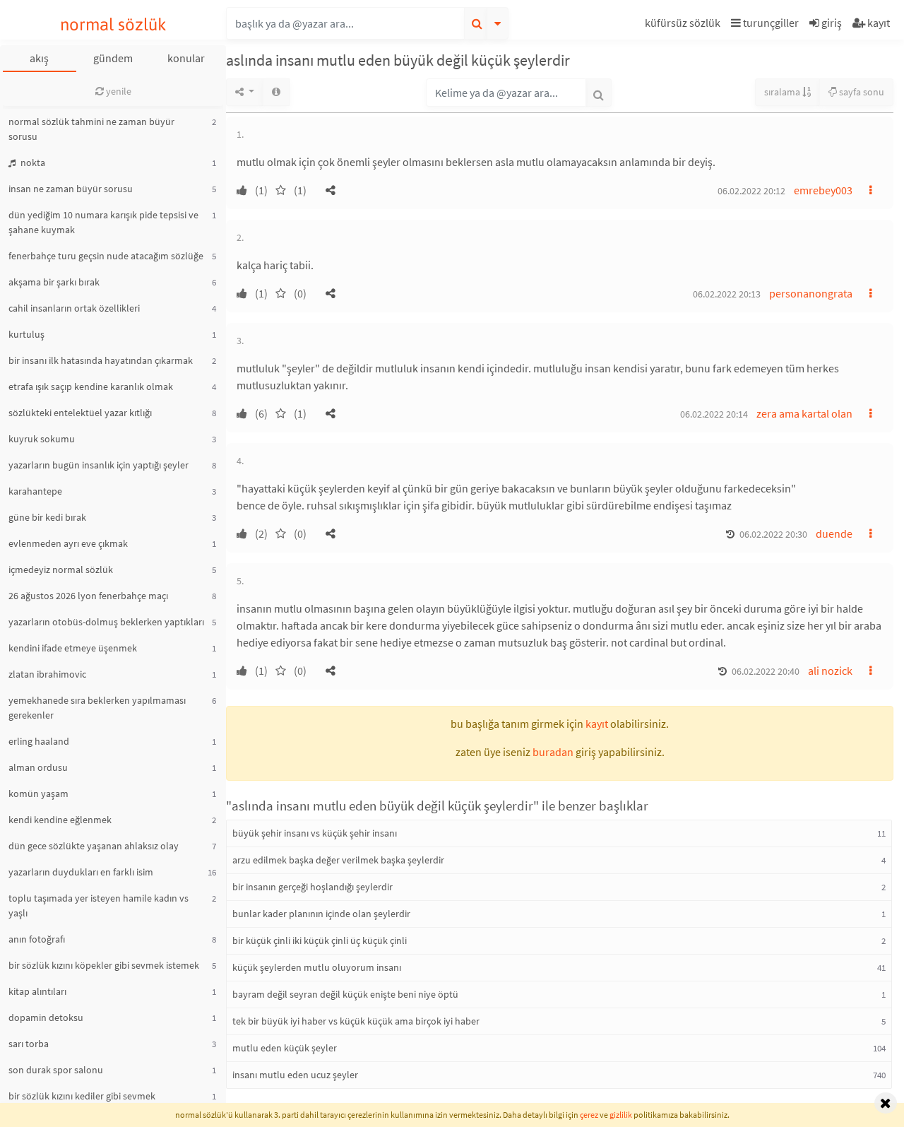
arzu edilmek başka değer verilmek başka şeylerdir (338, 860)
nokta (31, 162)
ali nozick (830, 670)
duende (834, 533)
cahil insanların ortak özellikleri (74, 308)
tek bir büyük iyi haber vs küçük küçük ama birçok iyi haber (356, 1021)
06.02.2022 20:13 (727, 294)
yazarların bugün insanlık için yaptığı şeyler (98, 465)
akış (39, 58)
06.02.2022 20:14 (714, 414)
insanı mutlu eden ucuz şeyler (295, 1074)
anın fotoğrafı (36, 939)
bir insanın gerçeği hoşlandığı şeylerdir (312, 886)
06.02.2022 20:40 (765, 671)
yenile (117, 91)
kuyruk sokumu (41, 438)
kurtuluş (26, 334)
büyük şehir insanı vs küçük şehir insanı (314, 833)
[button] (684, 25)
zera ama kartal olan (804, 413)
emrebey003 (823, 190)
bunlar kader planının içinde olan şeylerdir (321, 913)
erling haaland (38, 741)
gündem (113, 58)
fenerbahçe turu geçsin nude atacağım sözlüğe (105, 255)
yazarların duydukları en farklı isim (80, 872)
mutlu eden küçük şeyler (284, 1048)
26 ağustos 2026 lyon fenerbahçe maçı (88, 595)
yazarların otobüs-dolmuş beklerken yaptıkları (106, 621)
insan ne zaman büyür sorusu (70, 188)
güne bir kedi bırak (47, 517)
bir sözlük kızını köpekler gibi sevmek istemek (103, 965)
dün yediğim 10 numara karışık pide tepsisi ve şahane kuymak (103, 222)
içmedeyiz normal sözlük (60, 569)
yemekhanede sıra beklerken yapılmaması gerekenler (97, 707)
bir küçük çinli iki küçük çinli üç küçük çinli (319, 940)
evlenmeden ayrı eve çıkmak (68, 543)
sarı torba (28, 1043)
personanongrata (810, 293)
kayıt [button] (596, 723)
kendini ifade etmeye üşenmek (72, 648)
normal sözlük (113, 24)
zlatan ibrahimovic (47, 674)
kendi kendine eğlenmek (60, 819)
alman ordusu (38, 767)
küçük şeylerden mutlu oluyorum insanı (316, 967)
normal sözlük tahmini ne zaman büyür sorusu (91, 129)
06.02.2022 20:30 (773, 534)
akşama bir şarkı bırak (54, 282)
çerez (589, 1114)
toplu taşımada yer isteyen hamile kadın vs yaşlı (98, 905)
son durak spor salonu (55, 1069)
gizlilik (620, 1114)
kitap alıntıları (37, 991)
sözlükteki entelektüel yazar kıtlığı (80, 412)
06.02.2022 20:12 (751, 190)
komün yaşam (38, 793)
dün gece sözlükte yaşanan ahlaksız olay (93, 845)
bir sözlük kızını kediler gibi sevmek (81, 1096)
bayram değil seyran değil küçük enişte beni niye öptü (345, 994)
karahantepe (35, 491)
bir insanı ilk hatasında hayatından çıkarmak (100, 360)
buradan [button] (553, 752)
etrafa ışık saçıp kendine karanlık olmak (90, 386)
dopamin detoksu (45, 1017)
